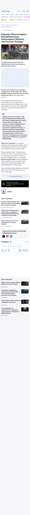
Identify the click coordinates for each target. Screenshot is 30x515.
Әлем (7, 14)
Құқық (21, 14)
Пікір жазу (25, 250)
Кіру (28, 241)
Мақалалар (27, 14)
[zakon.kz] (5, 11)
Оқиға (16, 14)
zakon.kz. (4, 97)
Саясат (3, 14)
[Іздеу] (24, 11)
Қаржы (12, 14)
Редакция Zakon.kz (6, 26)
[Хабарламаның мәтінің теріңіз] (15, 246)
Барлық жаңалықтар (11, 25)
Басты (2, 25)
